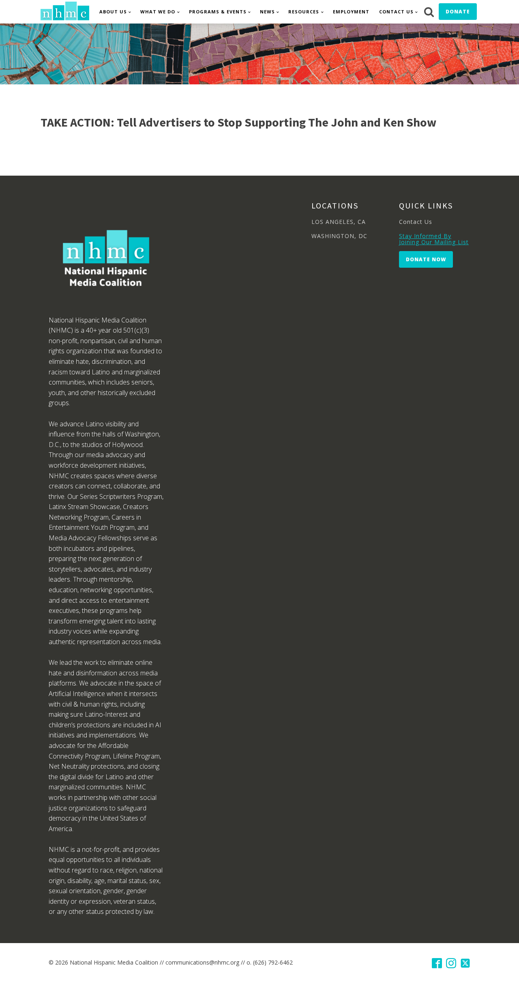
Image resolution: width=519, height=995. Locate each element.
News (267, 12)
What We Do (157, 12)
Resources (303, 12)
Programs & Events (218, 12)
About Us (113, 12)
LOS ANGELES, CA (338, 222)
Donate (458, 11)
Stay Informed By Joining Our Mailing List (434, 239)
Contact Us (396, 12)
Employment (351, 12)
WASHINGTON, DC (339, 236)
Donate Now (426, 259)
